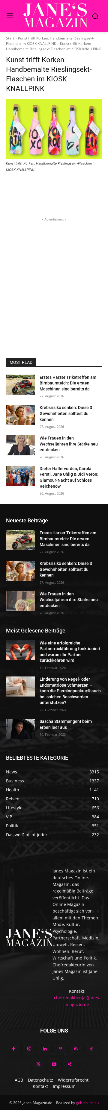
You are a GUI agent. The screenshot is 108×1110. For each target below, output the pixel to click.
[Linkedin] (44, 1049)
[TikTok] (91, 1049)
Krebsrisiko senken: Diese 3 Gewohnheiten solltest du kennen (66, 413)
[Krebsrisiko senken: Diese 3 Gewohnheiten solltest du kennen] (20, 415)
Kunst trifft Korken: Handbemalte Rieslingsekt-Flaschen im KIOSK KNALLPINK (50, 41)
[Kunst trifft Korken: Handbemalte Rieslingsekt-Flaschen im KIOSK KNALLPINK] (54, 129)
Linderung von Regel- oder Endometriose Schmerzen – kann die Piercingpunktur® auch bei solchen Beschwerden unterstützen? (70, 691)
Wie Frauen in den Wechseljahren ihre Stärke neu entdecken (69, 444)
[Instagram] (29, 1049)
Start (10, 38)
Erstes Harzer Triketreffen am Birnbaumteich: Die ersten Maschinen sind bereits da (68, 383)
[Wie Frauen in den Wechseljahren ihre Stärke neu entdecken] (20, 445)
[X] (38, 1064)
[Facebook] (13, 1049)
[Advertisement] (54, 276)
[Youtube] (54, 1064)
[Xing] (69, 1064)
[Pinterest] (60, 1049)
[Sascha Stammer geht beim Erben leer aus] (20, 729)
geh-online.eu (87, 1102)
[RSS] (76, 1049)
